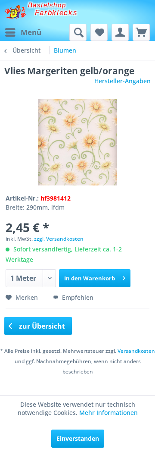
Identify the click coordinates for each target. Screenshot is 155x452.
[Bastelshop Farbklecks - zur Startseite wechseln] (15, 11)
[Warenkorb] (141, 32)
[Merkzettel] (99, 32)
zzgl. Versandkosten (59, 238)
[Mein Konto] (120, 32)
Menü (31, 32)
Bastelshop (47, 5)
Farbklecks (56, 13)
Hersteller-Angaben (122, 81)
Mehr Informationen (108, 412)
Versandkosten (136, 351)
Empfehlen (76, 297)
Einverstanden (77, 438)
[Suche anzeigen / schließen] (78, 32)
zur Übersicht (41, 326)
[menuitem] (23, 32)
